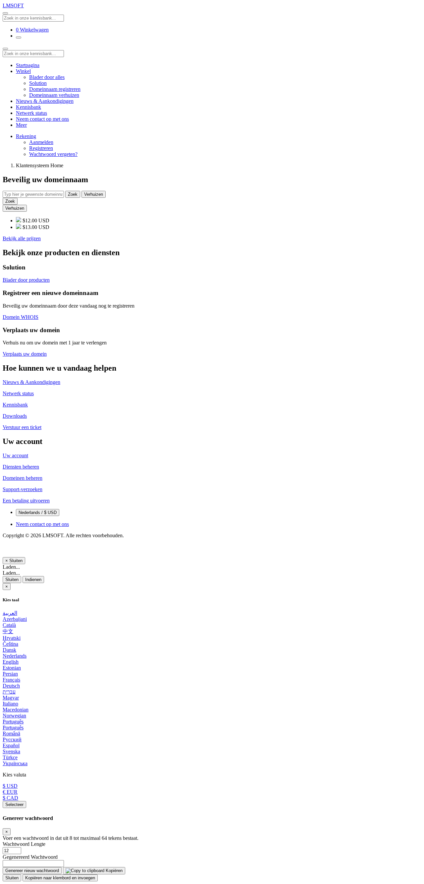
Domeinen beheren (22, 478)
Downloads (15, 416)
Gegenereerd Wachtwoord (30, 857)
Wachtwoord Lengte (24, 844)
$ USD (10, 786)
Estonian (12, 668)
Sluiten (12, 579)
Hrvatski (12, 638)
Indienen (33, 579)
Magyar (11, 697)
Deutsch (11, 686)
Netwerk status (31, 113)
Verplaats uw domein (25, 354)
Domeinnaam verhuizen (54, 95)
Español (11, 745)
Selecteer (14, 804)
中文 (8, 631)
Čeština (10, 644)
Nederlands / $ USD (38, 512)
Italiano (10, 703)
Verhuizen (93, 194)
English (11, 662)
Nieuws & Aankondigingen (45, 101)
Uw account (15, 455)
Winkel (23, 71)
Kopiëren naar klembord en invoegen (60, 877)
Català (9, 625)
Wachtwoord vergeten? (53, 154)
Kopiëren (113, 870)
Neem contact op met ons (42, 119)
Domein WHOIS (20, 317)
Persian (10, 674)
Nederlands (14, 656)
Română (11, 733)
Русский (12, 739)
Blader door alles (47, 77)
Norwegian (14, 715)
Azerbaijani (15, 619)
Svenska (11, 751)
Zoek (73, 194)
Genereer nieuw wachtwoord (32, 870)
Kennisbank (28, 107)
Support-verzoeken (22, 489)
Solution (38, 83)
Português (13, 721)
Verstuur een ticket (22, 427)
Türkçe (10, 757)
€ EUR (10, 792)
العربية (10, 613)
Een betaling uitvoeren (26, 500)
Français (11, 680)
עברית (9, 692)
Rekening (26, 136)
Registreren (41, 148)
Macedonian (15, 709)
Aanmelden (41, 142)
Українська (15, 763)
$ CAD (10, 798)
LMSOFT (13, 5)
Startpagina (27, 65)
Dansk (9, 650)
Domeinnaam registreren (54, 89)
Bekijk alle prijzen (22, 238)
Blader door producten (26, 280)
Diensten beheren (21, 467)
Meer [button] (21, 125)
